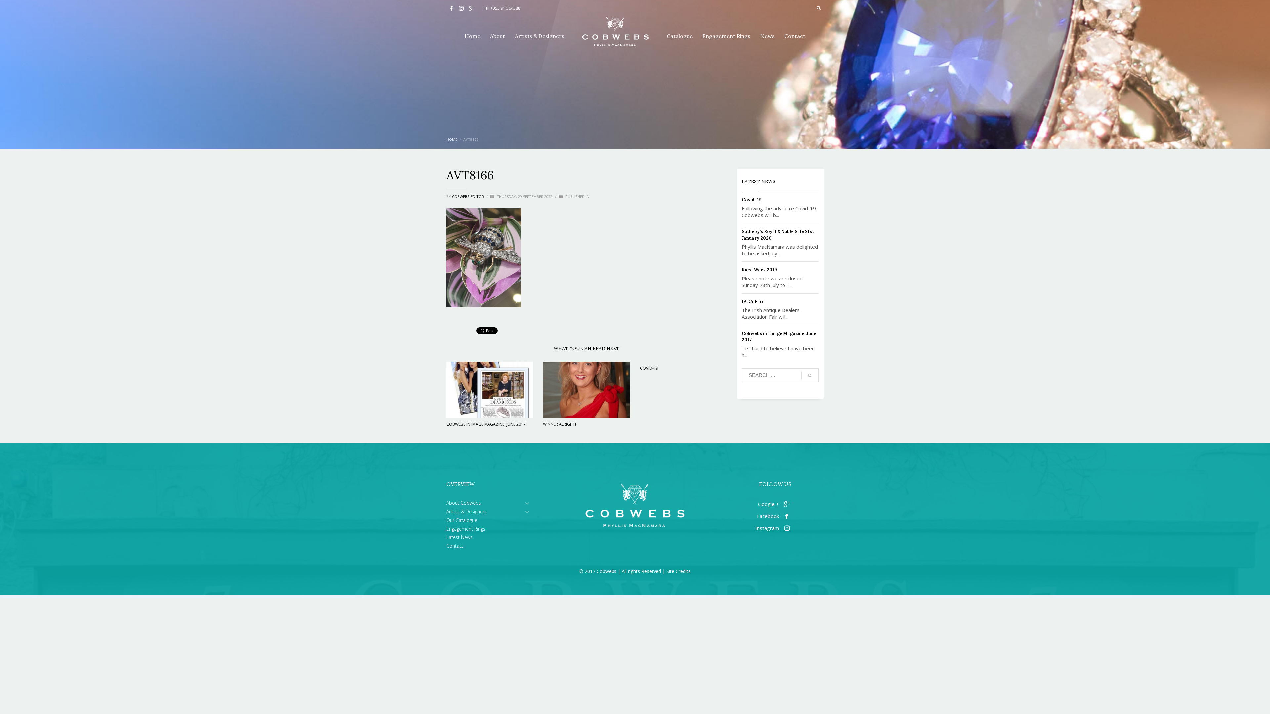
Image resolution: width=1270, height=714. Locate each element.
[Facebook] (451, 8)
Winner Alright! (559, 424)
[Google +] (471, 8)
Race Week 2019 (759, 270)
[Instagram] (461, 8)
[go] (810, 375)
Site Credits (678, 571)
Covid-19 (649, 368)
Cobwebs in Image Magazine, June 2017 (486, 424)
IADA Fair (753, 301)
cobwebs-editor (468, 196)
